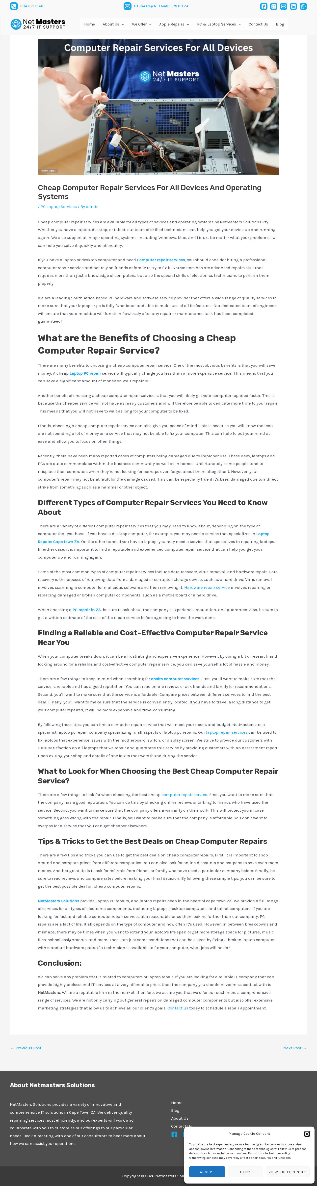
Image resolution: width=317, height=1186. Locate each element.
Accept (207, 1172)
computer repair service (184, 794)
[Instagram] (273, 6)
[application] (121, 24)
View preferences (287, 1172)
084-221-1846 (31, 6)
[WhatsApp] (303, 6)
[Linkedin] (293, 6)
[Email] (283, 6)
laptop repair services (226, 732)
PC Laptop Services (59, 206)
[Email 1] (128, 6)
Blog (175, 1110)
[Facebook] (263, 6)
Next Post (295, 1047)
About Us (179, 1118)
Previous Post (25, 1047)
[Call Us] (14, 6)
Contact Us (181, 1126)
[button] (307, 1133)
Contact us (177, 1008)
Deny (245, 1172)
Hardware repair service (207, 587)
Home (177, 1102)
